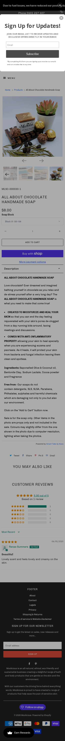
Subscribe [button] (32, 53)
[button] (61, 18)
